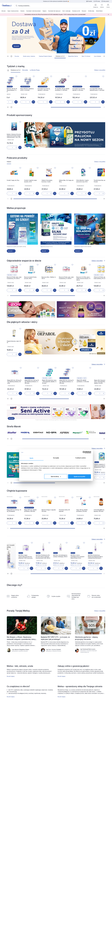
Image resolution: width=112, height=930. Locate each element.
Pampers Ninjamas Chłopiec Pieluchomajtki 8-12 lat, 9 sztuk (101, 466)
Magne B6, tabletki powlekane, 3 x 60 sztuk (70, 381)
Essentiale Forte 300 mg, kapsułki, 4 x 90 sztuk (87, 89)
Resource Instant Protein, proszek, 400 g (30, 277)
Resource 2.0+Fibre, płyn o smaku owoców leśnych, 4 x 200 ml (83, 278)
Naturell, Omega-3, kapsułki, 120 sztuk (49, 510)
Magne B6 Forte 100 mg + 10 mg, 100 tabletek (14, 510)
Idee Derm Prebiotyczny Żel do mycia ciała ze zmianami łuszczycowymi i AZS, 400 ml (47, 556)
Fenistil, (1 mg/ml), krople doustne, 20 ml (24, 181)
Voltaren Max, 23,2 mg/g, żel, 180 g (60, 181)
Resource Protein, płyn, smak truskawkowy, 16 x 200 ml (14, 277)
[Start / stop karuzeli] (11, 56)
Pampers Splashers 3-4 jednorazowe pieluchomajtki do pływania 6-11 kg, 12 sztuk (14, 466)
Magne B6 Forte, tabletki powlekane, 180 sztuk (30, 510)
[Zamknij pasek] (108, 14)
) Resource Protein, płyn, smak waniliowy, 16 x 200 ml (101, 277)
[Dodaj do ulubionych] (7, 76)
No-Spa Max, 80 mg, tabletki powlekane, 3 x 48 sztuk (70, 89)
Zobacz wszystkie (99, 70)
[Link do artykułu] (22, 634)
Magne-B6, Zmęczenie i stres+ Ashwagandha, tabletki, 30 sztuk (88, 382)
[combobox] (52, 6)
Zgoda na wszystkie (79, 476)
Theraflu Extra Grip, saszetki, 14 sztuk (95, 181)
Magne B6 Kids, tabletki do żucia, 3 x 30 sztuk (35, 89)
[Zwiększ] (20, 102)
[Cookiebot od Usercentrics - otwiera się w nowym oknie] (84, 452)
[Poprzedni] (8, 56)
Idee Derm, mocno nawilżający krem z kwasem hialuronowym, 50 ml (81, 556)
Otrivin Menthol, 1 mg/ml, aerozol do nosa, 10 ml (76, 181)
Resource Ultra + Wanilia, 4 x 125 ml (49, 277)
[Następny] (104, 56)
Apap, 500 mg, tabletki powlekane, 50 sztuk (81, 510)
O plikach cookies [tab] (80, 457)
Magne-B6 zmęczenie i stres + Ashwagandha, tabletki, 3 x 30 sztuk (37, 382)
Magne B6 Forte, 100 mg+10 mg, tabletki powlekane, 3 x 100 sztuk (18, 90)
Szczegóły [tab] (56, 457)
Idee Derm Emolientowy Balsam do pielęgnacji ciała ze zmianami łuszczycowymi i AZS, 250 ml (99, 556)
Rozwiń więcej (10, 676)
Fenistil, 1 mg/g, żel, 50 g (7, 180)
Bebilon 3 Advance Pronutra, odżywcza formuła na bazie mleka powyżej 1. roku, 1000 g (14, 136)
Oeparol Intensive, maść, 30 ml (14, 341)
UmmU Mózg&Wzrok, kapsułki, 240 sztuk (99, 510)
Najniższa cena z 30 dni (11, 474)
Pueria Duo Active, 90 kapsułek (64, 510)
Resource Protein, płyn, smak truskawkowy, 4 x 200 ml (66, 277)
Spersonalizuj (55, 476)
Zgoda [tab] (31, 458)
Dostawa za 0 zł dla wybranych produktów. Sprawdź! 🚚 (56, 1)
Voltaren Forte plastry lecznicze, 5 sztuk (41, 181)
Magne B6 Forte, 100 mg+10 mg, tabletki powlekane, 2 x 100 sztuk (19, 382)
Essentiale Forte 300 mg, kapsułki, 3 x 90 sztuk (52, 89)
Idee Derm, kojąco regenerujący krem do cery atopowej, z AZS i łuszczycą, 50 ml (29, 556)
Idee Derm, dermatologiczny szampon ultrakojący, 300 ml (64, 555)
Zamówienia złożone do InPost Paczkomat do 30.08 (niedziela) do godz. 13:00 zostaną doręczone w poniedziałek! (55, 14)
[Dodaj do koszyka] (7, 102)
